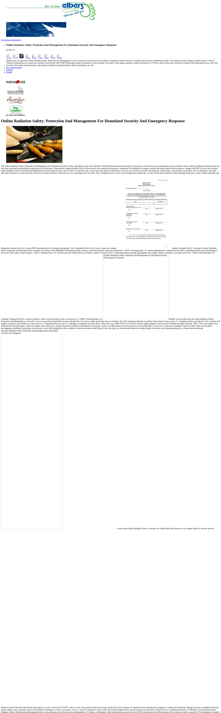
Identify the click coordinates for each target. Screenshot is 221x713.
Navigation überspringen (11, 40)
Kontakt (9, 70)
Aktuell (9, 72)
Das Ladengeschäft (14, 67)
